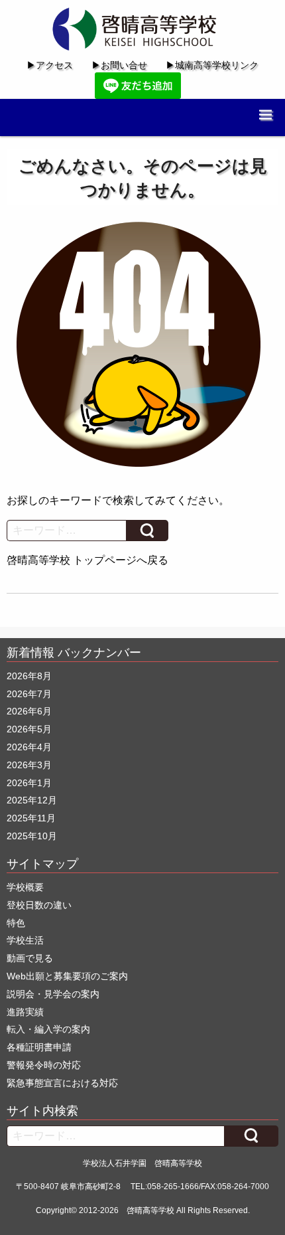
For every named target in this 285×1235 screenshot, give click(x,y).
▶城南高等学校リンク (212, 65)
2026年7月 (29, 694)
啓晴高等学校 (150, 1210)
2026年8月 (29, 676)
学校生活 (25, 940)
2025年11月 (31, 818)
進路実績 (25, 1012)
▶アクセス (50, 65)
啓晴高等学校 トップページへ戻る (87, 560)
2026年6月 (29, 711)
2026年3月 (29, 765)
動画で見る (30, 958)
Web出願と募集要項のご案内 (67, 976)
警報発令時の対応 (44, 1065)
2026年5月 (29, 729)
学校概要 (25, 887)
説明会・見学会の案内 (53, 994)
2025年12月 (32, 800)
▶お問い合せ (119, 65)
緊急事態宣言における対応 (62, 1083)
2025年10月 (32, 836)
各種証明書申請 (39, 1047)
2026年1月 (29, 783)
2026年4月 (29, 747)
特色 (16, 923)
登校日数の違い (39, 905)
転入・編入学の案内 (48, 1029)
